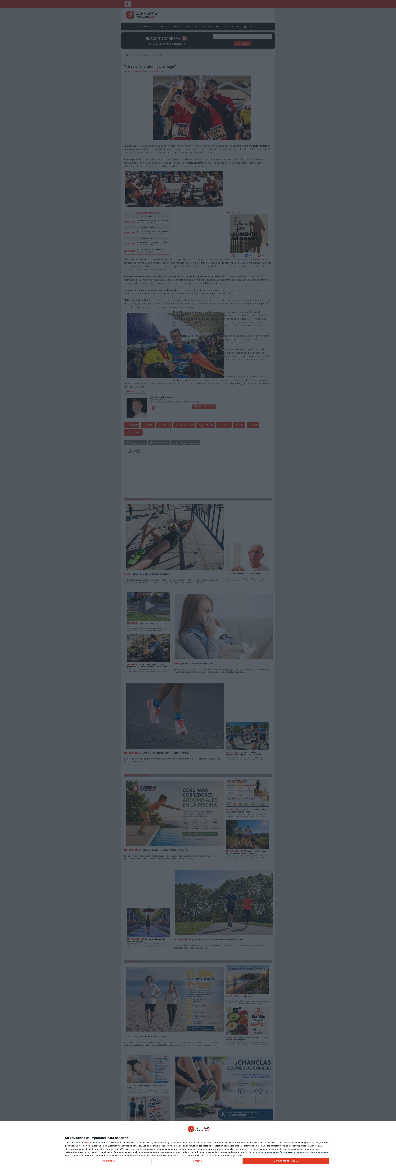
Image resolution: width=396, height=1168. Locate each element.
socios (88, 1142)
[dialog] (198, 1144)
